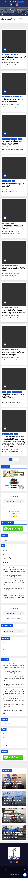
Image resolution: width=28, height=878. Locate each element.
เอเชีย (21, 96)
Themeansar (14, 871)
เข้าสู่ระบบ (5, 550)
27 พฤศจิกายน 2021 (8, 231)
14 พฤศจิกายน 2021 (8, 399)
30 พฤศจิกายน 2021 (8, 62)
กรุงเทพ (4, 138)
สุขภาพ (12, 223)
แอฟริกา (13, 181)
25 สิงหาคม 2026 (9, 837)
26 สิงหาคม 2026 (9, 786)
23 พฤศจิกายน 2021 (8, 357)
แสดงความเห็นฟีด (7, 558)
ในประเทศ (19, 138)
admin (17, 62)
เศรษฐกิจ (15, 54)
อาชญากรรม (14, 777)
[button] (23, 14)
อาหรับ (14, 96)
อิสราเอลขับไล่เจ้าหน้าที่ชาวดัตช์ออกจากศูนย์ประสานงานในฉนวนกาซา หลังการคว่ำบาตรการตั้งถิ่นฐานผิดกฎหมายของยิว (14, 569)
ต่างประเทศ (4, 54)
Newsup (23, 869)
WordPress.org (7, 562)
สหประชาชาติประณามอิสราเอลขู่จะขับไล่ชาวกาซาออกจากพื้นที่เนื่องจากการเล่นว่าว (14, 582)
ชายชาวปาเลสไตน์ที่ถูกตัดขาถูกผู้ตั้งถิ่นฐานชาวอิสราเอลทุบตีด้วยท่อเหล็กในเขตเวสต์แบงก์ (13, 711)
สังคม (12, 54)
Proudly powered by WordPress (9, 869)
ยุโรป (9, 54)
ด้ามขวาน (8, 138)
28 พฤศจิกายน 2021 (8, 189)
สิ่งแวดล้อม (10, 96)
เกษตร (18, 96)
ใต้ (16, 138)
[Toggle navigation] (13, 14)
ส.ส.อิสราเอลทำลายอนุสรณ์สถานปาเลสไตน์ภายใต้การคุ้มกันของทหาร (13, 801)
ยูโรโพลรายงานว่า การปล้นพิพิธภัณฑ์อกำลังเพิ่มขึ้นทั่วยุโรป (13, 835)
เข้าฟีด (4, 554)
